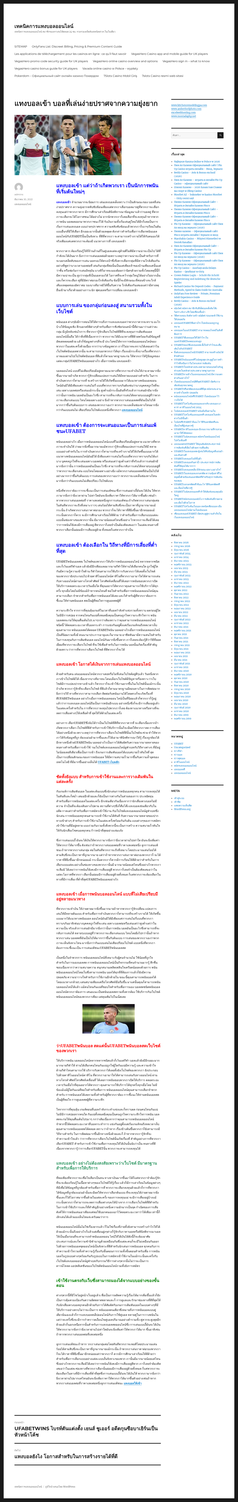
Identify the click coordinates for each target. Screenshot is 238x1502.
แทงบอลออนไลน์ (132, 410)
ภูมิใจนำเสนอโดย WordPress (60, 1486)
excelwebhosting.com (183, 112)
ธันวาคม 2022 (181, 582)
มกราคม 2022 (181, 623)
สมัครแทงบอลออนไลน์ (185, 765)
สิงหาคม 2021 (181, 641)
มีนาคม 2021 (180, 659)
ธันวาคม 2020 (181, 670)
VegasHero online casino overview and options (125, 61)
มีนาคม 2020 (181, 703)
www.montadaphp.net (183, 116)
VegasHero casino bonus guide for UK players (46, 68)
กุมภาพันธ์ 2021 (182, 663)
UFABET (178, 743)
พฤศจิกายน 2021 (182, 630)
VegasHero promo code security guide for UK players (51, 61)
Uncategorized (182, 747)
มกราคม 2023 (181, 579)
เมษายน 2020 (181, 700)
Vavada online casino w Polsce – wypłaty (110, 68)
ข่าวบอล (178, 754)
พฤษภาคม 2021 (182, 652)
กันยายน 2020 (181, 681)
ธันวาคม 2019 (181, 714)
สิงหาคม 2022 (181, 597)
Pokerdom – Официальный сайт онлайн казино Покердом (56, 76)
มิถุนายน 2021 (181, 648)
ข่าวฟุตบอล (179, 758)
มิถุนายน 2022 (181, 604)
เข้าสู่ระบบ (179, 798)
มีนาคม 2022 (181, 615)
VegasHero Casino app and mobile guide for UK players (169, 54)
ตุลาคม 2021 (180, 634)
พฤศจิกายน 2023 (182, 564)
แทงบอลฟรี (179, 769)
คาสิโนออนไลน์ (182, 762)
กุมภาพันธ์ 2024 (182, 553)
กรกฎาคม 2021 (182, 645)
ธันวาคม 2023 (181, 560)
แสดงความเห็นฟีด (183, 805)
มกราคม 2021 (181, 667)
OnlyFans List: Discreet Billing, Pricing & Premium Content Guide (77, 46)
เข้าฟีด (177, 801)
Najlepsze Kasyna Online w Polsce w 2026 (197, 161)
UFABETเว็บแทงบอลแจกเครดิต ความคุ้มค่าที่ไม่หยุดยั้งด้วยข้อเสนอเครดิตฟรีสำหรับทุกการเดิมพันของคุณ (198, 477)
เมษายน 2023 (181, 568)
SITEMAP (20, 46)
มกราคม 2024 (181, 557)
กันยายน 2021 (181, 637)
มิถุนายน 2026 (181, 549)
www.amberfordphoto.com (186, 108)
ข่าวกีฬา (178, 751)
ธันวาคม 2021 (181, 626)
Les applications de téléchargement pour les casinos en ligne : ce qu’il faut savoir (70, 54)
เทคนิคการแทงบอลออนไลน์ (43, 26)
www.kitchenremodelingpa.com (189, 105)
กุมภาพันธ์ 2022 (182, 619)
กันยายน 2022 (181, 593)
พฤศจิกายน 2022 (182, 586)
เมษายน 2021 (181, 656)
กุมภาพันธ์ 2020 (182, 707)
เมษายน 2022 (181, 612)
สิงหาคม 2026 (181, 542)
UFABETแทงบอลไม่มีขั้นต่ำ (188, 458)
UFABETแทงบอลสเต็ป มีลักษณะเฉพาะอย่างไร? (197, 469)
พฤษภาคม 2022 (182, 608)
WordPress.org (182, 809)
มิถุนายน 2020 (181, 692)
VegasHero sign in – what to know (186, 61)
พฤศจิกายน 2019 (182, 718)
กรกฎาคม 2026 (182, 546)
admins (18, 194)
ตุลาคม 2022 (180, 590)
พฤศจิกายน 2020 (182, 674)
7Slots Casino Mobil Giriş (120, 76)
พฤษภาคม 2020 (182, 696)
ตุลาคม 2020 (180, 678)
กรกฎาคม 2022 (182, 601)
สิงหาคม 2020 (181, 685)
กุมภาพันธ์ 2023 (182, 575)
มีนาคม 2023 (180, 571)
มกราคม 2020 (181, 711)
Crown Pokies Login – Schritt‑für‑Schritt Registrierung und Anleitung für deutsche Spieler (197, 279)
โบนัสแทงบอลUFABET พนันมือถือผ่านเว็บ (195, 411)
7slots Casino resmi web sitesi (162, 76)
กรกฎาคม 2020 (182, 689)
